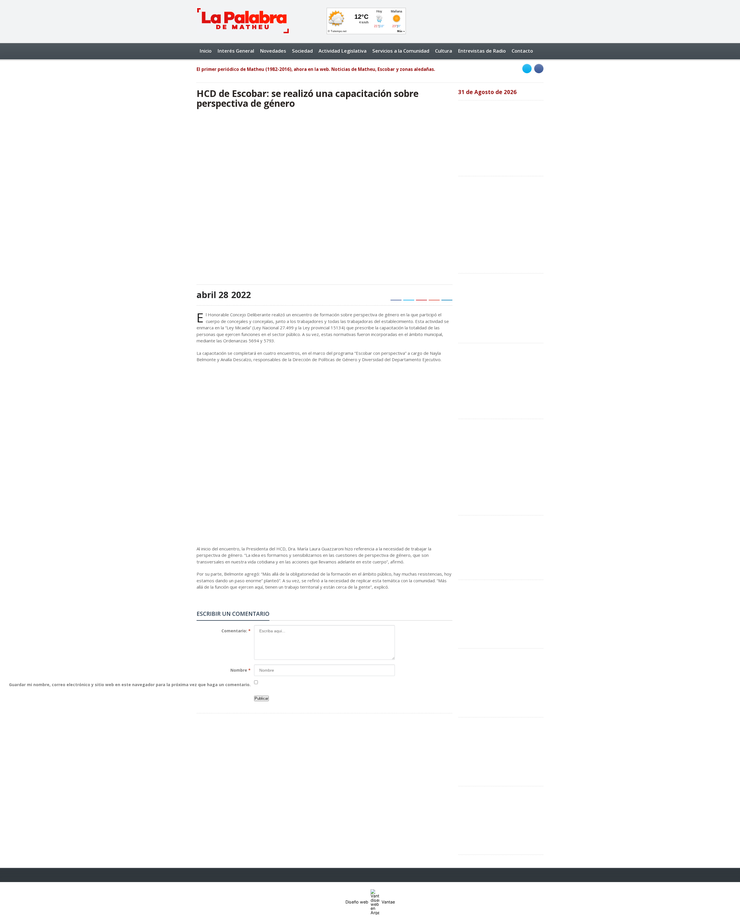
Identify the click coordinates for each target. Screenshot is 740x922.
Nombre (240, 670)
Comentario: (236, 630)
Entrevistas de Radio (482, 50)
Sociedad (302, 50)
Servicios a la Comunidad (400, 50)
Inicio (205, 50)
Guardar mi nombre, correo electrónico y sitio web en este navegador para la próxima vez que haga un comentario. (130, 684)
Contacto (522, 50)
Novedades (273, 50)
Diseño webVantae (370, 901)
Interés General (235, 50)
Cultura (443, 50)
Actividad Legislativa (343, 50)
